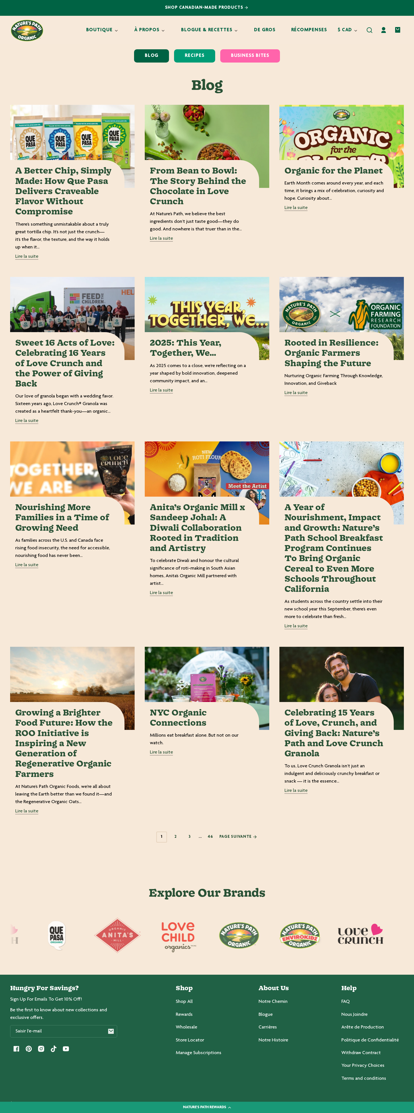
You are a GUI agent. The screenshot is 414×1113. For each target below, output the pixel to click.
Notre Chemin (273, 1001)
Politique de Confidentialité (370, 1040)
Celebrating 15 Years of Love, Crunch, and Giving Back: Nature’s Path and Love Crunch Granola (333, 733)
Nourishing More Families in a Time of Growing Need (62, 518)
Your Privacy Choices (362, 1065)
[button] (369, 30)
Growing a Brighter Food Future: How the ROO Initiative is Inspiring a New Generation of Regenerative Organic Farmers (64, 744)
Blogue (266, 1014)
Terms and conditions (363, 1078)
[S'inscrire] (111, 1031)
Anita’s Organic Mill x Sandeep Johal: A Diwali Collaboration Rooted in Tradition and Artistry (197, 528)
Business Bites (250, 55)
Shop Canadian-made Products (205, 7)
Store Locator (190, 1040)
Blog (152, 55)
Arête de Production (362, 1027)
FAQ (345, 1001)
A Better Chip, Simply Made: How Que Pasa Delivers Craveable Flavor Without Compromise (63, 191)
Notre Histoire (273, 1040)
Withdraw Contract (361, 1053)
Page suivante (236, 837)
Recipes (194, 55)
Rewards (184, 1014)
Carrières (268, 1027)
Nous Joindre (354, 1014)
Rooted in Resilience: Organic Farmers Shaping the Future (331, 353)
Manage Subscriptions (198, 1053)
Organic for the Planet (333, 171)
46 (210, 837)
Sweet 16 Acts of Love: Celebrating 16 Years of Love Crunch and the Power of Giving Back (65, 363)
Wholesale (186, 1027)
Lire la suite (26, 256)
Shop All (184, 1001)
